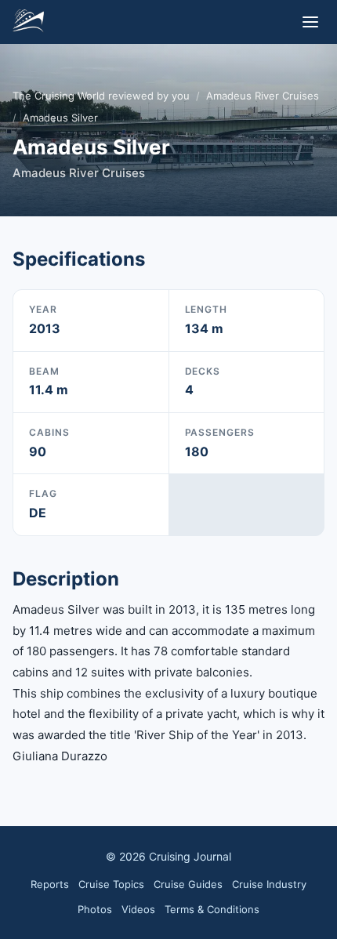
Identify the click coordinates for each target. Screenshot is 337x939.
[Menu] (310, 22)
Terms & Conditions (212, 909)
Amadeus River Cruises (262, 95)
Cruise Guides (188, 884)
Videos (138, 909)
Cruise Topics (111, 884)
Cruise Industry (269, 884)
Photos (95, 909)
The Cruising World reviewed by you (101, 95)
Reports (50, 884)
